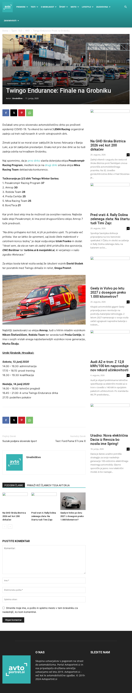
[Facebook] (5, 112)
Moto (73, 6)
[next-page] (10, 526)
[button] (125, 7)
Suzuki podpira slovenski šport (19, 441)
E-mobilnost (47, 6)
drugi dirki (51, 165)
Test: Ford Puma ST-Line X (70, 441)
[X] (13, 112)
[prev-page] (4, 526)
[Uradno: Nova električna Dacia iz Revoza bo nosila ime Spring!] (110, 418)
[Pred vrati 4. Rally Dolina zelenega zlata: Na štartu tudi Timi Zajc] (44, 501)
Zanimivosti (10, 20)
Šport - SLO (17, 30)
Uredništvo (17, 98)
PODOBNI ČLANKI (13, 485)
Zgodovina (102, 6)
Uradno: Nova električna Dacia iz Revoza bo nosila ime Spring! (109, 439)
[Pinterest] (21, 112)
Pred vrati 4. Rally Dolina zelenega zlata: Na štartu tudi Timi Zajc (43, 516)
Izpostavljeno (12, 83)
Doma (5, 30)
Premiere (20, 6)
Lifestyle (86, 6)
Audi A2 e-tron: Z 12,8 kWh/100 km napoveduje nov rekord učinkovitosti (109, 366)
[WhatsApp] (29, 112)
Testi (33, 6)
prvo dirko (34, 160)
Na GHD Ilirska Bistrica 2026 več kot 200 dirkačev (14, 516)
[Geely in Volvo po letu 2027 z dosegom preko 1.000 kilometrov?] (73, 501)
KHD (27, 30)
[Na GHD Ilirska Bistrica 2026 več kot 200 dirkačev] (15, 501)
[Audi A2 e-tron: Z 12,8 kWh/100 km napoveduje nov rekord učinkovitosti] (110, 344)
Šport (62, 6)
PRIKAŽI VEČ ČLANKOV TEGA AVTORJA (48, 485)
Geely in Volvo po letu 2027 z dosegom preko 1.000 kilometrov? (72, 516)
